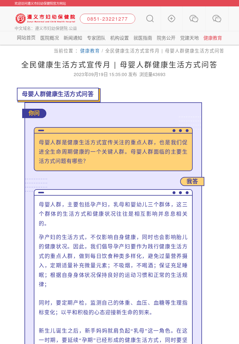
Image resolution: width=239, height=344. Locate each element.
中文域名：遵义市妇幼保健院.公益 (46, 28)
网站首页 (26, 37)
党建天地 (189, 37)
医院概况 (49, 37)
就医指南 (142, 37)
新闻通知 (73, 37)
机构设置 (119, 37)
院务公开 (166, 37)
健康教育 (212, 37)
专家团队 (96, 37)
